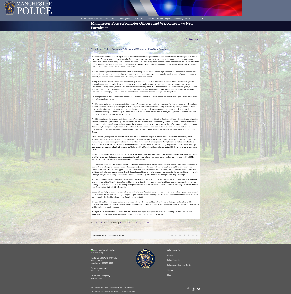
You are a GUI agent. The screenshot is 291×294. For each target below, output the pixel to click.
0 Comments (151, 223)
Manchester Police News (127, 223)
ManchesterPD (97, 223)
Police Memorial (173, 260)
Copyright (94, 287)
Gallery (170, 270)
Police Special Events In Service (179, 265)
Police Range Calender (176, 250)
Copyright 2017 (96, 291)
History (170, 255)
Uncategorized (140, 223)
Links (169, 275)
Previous (189, 39)
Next (196, 39)
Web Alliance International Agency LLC (124, 291)
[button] (206, 18)
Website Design (106, 291)
